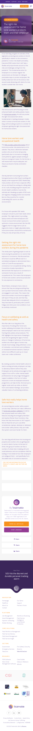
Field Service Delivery (8, 634)
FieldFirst (5, 603)
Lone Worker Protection (11, 19)
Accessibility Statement (9, 722)
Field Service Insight (8, 639)
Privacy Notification (8, 718)
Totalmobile (14, 40)
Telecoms (5, 651)
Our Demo (20, 601)
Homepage (5, 601)
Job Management (7, 616)
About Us (5, 605)
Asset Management (8, 618)
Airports (19, 649)
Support (19, 603)
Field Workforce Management (11, 631)
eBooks (19, 664)
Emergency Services (8, 649)
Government (6, 647)
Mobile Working (7, 623)
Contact (4, 608)
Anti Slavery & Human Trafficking (16, 720)
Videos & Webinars (22, 662)
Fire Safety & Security (23, 647)
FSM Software (6, 659)
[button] (31, 6)
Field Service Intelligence (21, 619)
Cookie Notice (17, 718)
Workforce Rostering (23, 616)
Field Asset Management (9, 636)
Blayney (24, 726)
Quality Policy (26, 718)
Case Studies (21, 659)
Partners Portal (21, 605)
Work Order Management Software (9, 663)
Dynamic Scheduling (8, 621)
